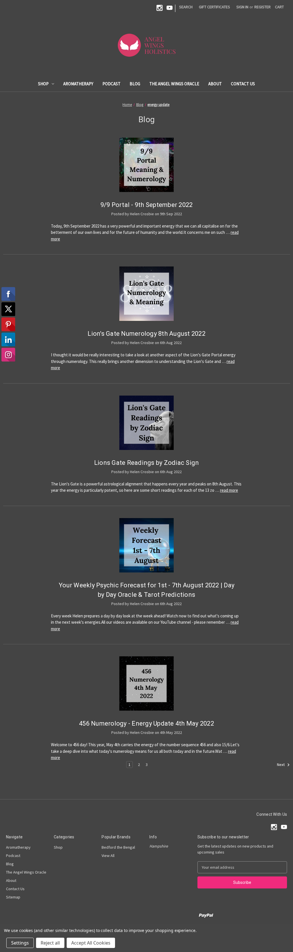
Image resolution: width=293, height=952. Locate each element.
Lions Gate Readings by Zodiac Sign (146, 462)
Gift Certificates (214, 6)
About (215, 83)
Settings (20, 943)
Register (262, 6)
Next (281, 764)
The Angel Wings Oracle (174, 83)
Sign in (242, 6)
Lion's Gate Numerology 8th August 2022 (146, 333)
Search (186, 6)
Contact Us (243, 83)
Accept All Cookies (90, 943)
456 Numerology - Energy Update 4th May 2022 (146, 723)
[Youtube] (170, 8)
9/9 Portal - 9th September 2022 (146, 204)
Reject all (50, 943)
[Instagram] (160, 8)
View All (108, 855)
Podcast (111, 83)
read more (229, 490)
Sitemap (13, 897)
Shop (43, 83)
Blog (135, 83)
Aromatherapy (78, 83)
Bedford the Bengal (118, 847)
